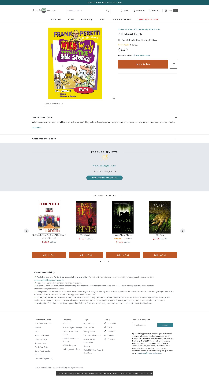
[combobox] (88, 10)
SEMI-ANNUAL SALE (148, 19)
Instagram (112, 323)
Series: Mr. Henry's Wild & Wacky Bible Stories (139, 29)
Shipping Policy (41, 339)
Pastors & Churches (122, 19)
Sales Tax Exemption (43, 351)
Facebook (111, 331)
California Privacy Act (92, 335)
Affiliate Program (69, 345)
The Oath (160, 235)
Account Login (40, 343)
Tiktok (110, 327)
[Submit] (107, 10)
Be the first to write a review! (104, 178)
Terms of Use (89, 328)
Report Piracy (89, 324)
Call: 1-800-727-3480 (43, 324)
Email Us (38, 328)
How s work (143, 55)
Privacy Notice (89, 331)
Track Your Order (41, 347)
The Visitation (86, 235)
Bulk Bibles (56, 19)
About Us (66, 324)
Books (103, 19)
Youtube (111, 335)
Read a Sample (52, 103)
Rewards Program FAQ (44, 359)
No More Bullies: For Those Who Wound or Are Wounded (49, 237)
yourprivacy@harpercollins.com (149, 353)
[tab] (100, 261)
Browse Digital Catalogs (72, 328)
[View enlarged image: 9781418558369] (75, 63)
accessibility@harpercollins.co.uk (48, 280)
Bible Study (86, 19)
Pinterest (111, 339)
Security (87, 346)
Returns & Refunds (42, 335)
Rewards (38, 355)
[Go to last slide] (26, 230)
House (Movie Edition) (123, 235)
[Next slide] (182, 230)
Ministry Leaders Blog (71, 349)
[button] (173, 64)
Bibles (71, 19)
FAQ (36, 331)
